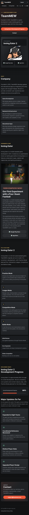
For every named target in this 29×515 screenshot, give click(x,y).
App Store (15, 235)
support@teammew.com (14, 497)
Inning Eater (11, 5)
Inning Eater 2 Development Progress (14, 29)
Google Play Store (15, 232)
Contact (14, 33)
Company (4, 5)
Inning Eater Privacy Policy (7, 510)
